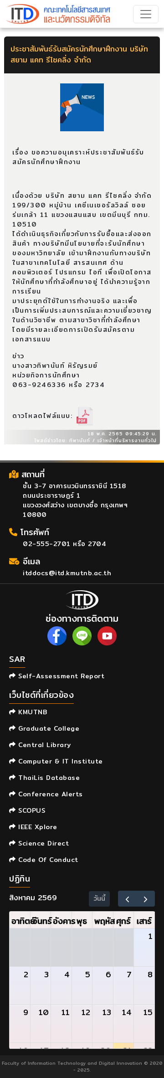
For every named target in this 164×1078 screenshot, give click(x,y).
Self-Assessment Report (60, 676)
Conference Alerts (49, 794)
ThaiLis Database (48, 778)
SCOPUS (30, 810)
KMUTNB (31, 712)
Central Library (43, 745)
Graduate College (47, 728)
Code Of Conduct (47, 860)
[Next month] (145, 899)
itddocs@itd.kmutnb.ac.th (67, 573)
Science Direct (42, 843)
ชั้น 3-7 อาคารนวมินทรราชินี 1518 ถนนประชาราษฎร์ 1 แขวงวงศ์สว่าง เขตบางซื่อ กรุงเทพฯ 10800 (75, 500)
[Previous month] (127, 899)
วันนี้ (99, 898)
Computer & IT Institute (59, 761)
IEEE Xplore (36, 827)
